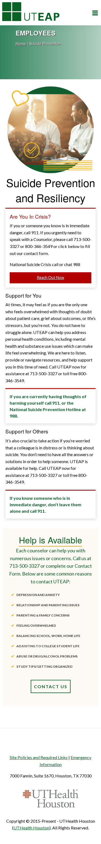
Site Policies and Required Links (39, 757)
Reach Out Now (50, 277)
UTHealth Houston (31, 827)
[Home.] (31, 10)
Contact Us (50, 686)
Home (21, 43)
